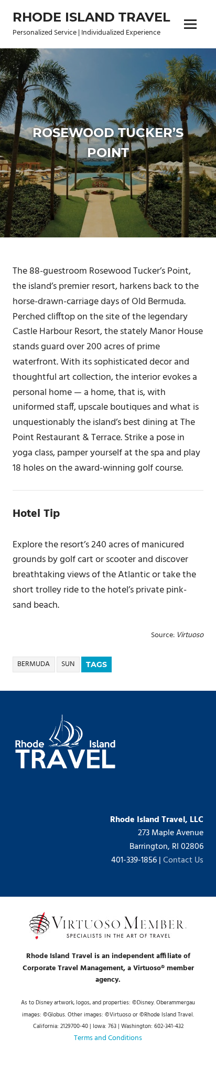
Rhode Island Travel (91, 17)
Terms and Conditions (108, 1038)
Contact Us (183, 860)
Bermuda (33, 664)
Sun (67, 664)
